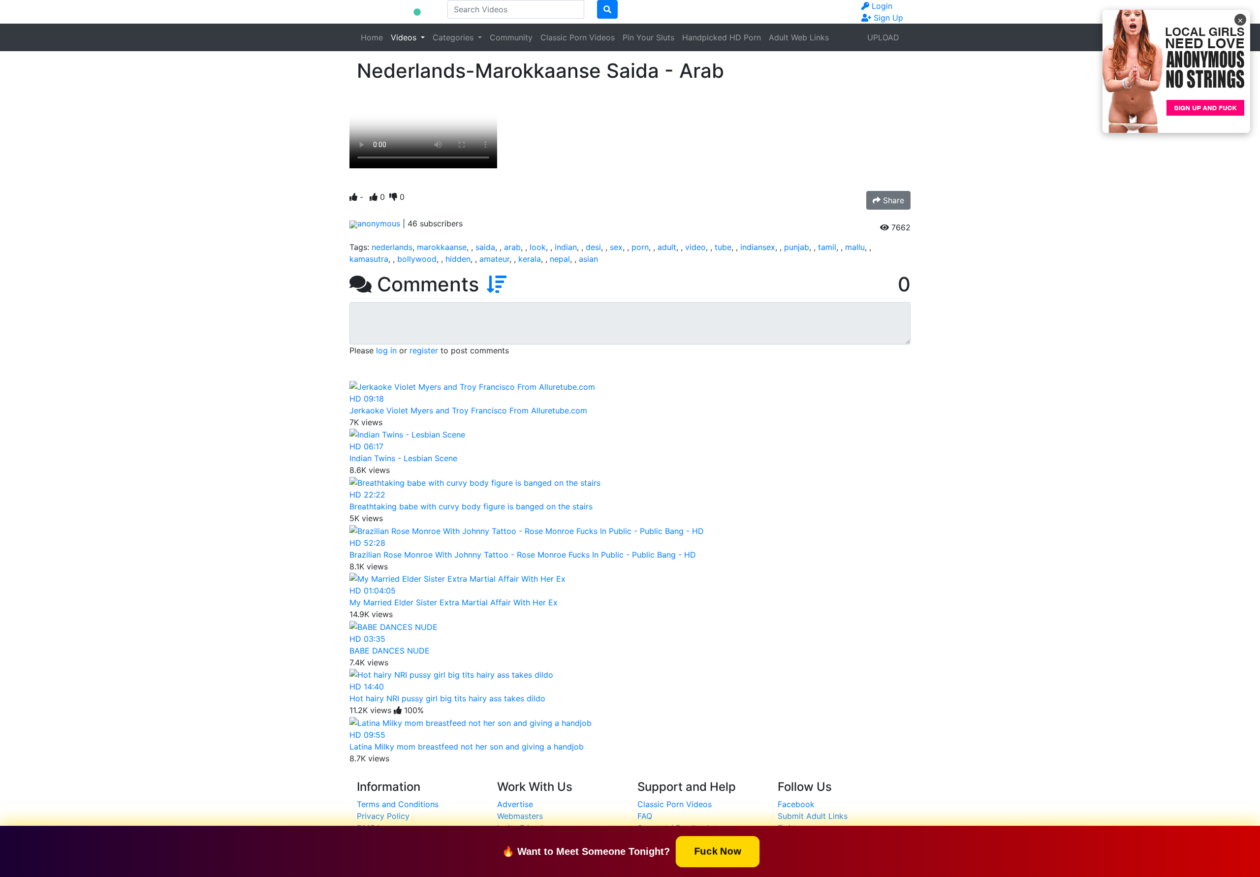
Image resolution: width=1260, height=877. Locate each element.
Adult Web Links (799, 37)
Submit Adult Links (813, 816)
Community (511, 37)
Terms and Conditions (398, 804)
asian (588, 259)
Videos (405, 37)
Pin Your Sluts (648, 37)
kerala (529, 259)
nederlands (392, 247)
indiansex (757, 247)
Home (372, 37)
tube (723, 247)
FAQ (644, 816)
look (538, 247)
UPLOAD (883, 37)
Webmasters (520, 816)
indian (566, 247)
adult (667, 247)
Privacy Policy (383, 816)
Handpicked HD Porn (721, 37)
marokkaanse (442, 247)
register (424, 350)
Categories (454, 37)
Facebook (796, 804)
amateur (494, 259)
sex (616, 247)
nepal (560, 259)
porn (640, 247)
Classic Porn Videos (577, 37)
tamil (827, 247)
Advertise (515, 804)
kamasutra (368, 259)
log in (386, 350)
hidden (458, 259)
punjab (796, 247)
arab (512, 247)
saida (485, 247)
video (695, 247)
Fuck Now (717, 851)
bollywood (417, 259)
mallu (855, 247)
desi (593, 247)
